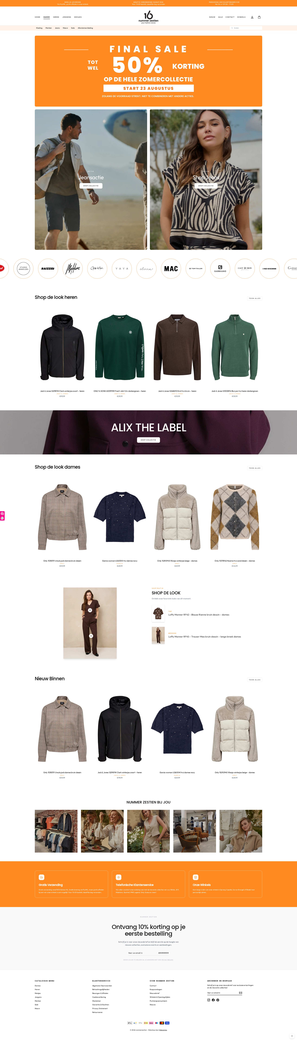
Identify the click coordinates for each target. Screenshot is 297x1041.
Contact (230, 17)
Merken (49, 28)
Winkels (241, 17)
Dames (47, 17)
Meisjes (78, 17)
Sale (220, 17)
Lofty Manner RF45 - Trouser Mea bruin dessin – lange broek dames (204, 636)
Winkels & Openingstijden (160, 997)
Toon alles (254, 298)
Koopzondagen (156, 989)
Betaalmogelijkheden (101, 989)
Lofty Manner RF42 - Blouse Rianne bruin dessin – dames (198, 614)
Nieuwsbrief (155, 993)
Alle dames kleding (85, 28)
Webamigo (163, 1030)
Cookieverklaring (99, 997)
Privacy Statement (100, 1008)
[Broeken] (91, 636)
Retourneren (97, 1012)
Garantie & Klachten (100, 1004)
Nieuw (212, 17)
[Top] (90, 610)
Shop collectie (148, 440)
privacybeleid (167, 960)
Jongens (66, 17)
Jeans (57, 28)
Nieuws (153, 1004)
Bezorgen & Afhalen (100, 993)
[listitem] (27, 269)
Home (37, 17)
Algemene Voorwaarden (102, 986)
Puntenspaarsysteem (158, 1001)
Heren (56, 17)
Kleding (39, 28)
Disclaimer (96, 1001)
